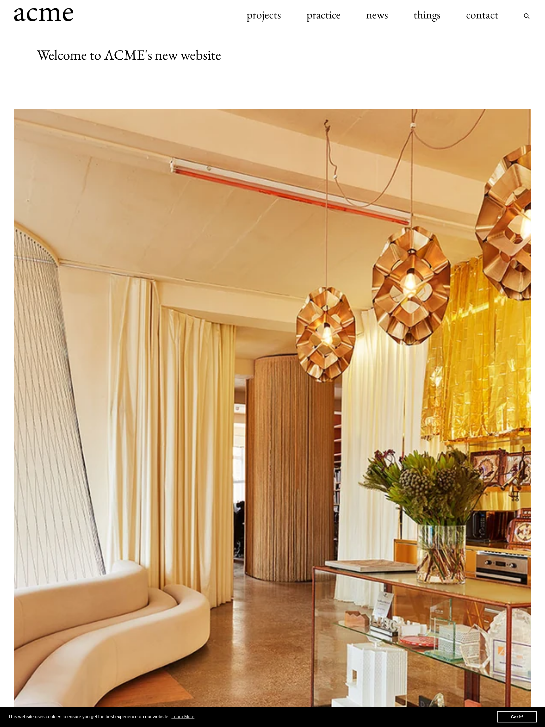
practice (324, 14)
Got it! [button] (517, 717)
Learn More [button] (182, 716)
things (427, 14)
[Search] (527, 14)
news (377, 14)
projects (264, 14)
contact (482, 14)
